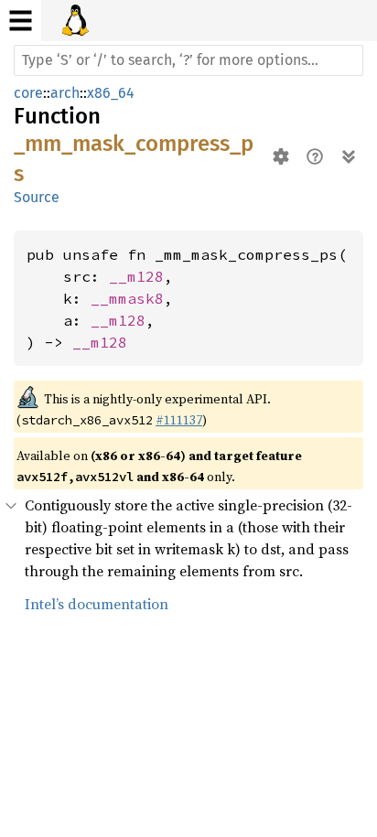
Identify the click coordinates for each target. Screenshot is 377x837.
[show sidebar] (20, 20)
